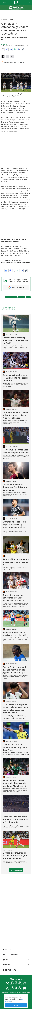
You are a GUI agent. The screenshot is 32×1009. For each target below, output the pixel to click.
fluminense (21, 297)
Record (6, 965)
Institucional (9, 970)
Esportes (7, 949)
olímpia (28, 297)
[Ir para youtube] (24, 988)
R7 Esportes (4, 19)
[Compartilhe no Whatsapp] (15, 49)
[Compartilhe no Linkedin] (11, 49)
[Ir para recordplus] (7, 988)
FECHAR (16, 1005)
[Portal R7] (16, 2)
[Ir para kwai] (20, 983)
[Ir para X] (16, 988)
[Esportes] (16, 7)
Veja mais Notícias (16, 870)
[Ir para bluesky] (7, 983)
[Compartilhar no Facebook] (7, 49)
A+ (7, 56)
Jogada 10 (11, 19)
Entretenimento (10, 954)
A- (12, 56)
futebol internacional (11, 297)
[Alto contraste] (3, 56)
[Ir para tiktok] (12, 988)
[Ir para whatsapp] (20, 988)
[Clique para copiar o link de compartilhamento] (23, 49)
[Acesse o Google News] (19, 49)
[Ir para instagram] (16, 983)
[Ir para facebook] (12, 983)
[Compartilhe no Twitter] (3, 49)
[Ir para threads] (24, 983)
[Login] (29, 2)
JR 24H (5, 959)
